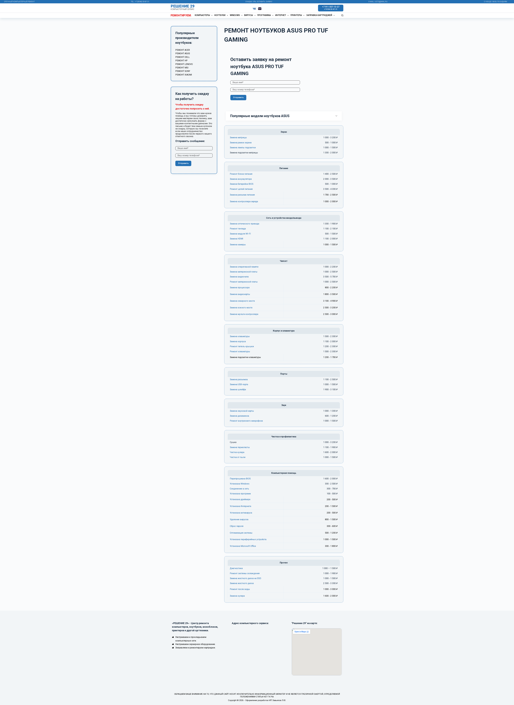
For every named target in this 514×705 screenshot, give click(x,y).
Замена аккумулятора (241, 179)
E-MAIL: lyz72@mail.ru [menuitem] (378, 2)
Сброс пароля (236, 526)
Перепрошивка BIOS (240, 478)
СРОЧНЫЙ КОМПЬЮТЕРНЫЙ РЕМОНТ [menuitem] (19, 2)
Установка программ (240, 493)
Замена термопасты (240, 447)
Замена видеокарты (240, 294)
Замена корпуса (238, 341)
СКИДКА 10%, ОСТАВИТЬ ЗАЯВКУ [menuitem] (258, 2)
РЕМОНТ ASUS (182, 53)
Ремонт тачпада (238, 228)
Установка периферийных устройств (248, 539)
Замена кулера (237, 596)
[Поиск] (342, 15)
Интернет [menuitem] (280, 15)
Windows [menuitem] (235, 15)
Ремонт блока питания (241, 174)
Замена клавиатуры (240, 336)
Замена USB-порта (239, 384)
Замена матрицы (238, 137)
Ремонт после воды (240, 589)
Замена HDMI (236, 238)
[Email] (259, 8)
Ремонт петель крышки (242, 346)
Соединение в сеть (239, 488)
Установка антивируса (241, 512)
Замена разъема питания (242, 195)
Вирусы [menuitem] (248, 15)
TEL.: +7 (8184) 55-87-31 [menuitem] (140, 2)
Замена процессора (240, 287)
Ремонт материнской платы (244, 282)
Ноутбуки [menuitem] (219, 15)
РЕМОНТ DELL (182, 57)
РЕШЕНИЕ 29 (183, 6)
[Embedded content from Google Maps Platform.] (317, 651)
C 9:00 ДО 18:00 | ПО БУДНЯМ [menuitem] (495, 2)
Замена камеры (238, 244)
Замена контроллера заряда (244, 201)
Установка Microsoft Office (243, 546)
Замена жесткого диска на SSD (245, 578)
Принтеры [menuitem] (296, 15)
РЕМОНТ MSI (181, 67)
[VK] (254, 8)
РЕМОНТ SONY (182, 71)
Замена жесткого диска (242, 583)
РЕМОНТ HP (181, 60)
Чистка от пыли (237, 457)
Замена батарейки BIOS (241, 184)
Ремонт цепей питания (241, 189)
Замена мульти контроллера (244, 314)
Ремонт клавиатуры (240, 351)
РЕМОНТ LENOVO (184, 64)
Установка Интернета (240, 506)
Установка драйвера (240, 499)
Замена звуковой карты (242, 411)
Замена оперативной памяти (244, 267)
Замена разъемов (239, 379)
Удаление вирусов (239, 519)
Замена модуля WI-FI (240, 233)
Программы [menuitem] (264, 15)
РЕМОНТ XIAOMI (183, 74)
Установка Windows (239, 483)
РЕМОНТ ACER (182, 50)
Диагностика (236, 568)
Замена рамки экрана (241, 142)
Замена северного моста (242, 301)
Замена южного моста (241, 307)
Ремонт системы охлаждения (245, 573)
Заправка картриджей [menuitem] (319, 15)
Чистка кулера (237, 452)
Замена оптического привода (244, 223)
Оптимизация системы (241, 533)
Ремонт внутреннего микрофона (246, 421)
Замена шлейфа (238, 389)
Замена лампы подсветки (243, 147)
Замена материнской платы (243, 271)
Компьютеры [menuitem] (202, 15)
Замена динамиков (239, 416)
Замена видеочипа (239, 276)
